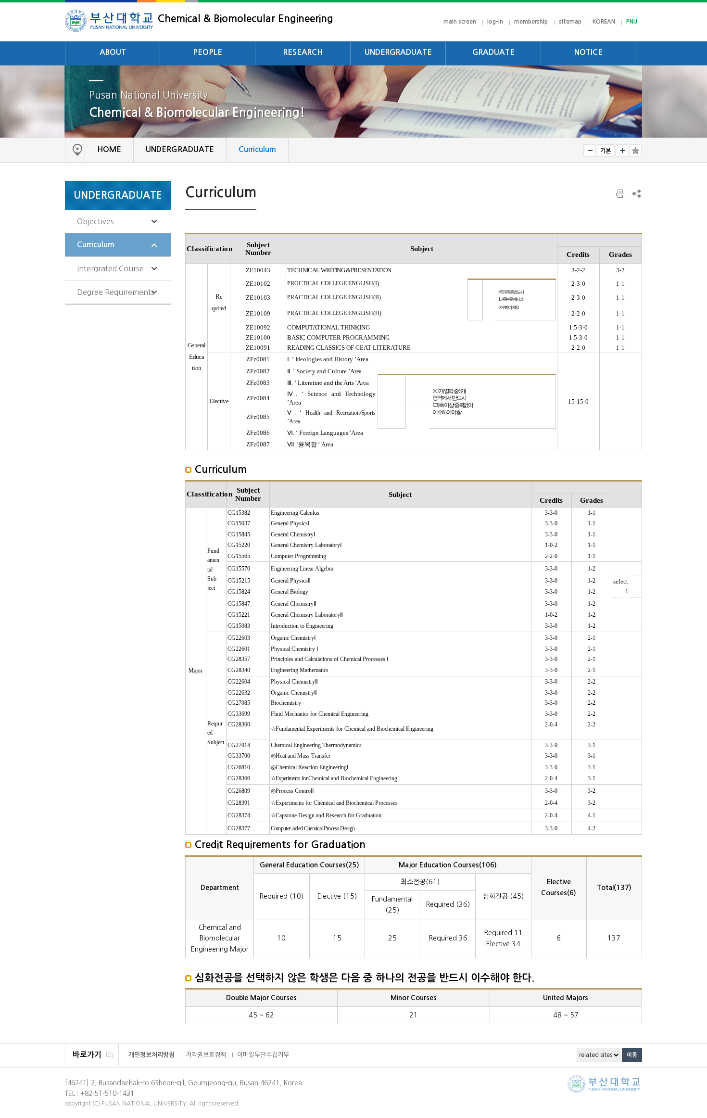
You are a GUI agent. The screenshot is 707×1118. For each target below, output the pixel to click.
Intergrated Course (110, 268)
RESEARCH (303, 52)
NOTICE (588, 52)
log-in (495, 22)
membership (531, 22)
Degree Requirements (115, 292)
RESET (606, 150)
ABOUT (113, 52)
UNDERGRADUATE (398, 52)
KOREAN (604, 22)
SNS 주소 (636, 193)
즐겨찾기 (635, 150)
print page (621, 194)
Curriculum (95, 244)
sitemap (570, 22)
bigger (622, 150)
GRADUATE (493, 52)
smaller (589, 150)
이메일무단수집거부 (263, 1055)
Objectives (95, 221)
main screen (459, 22)
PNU (631, 22)
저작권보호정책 (206, 1055)
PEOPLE (207, 52)
